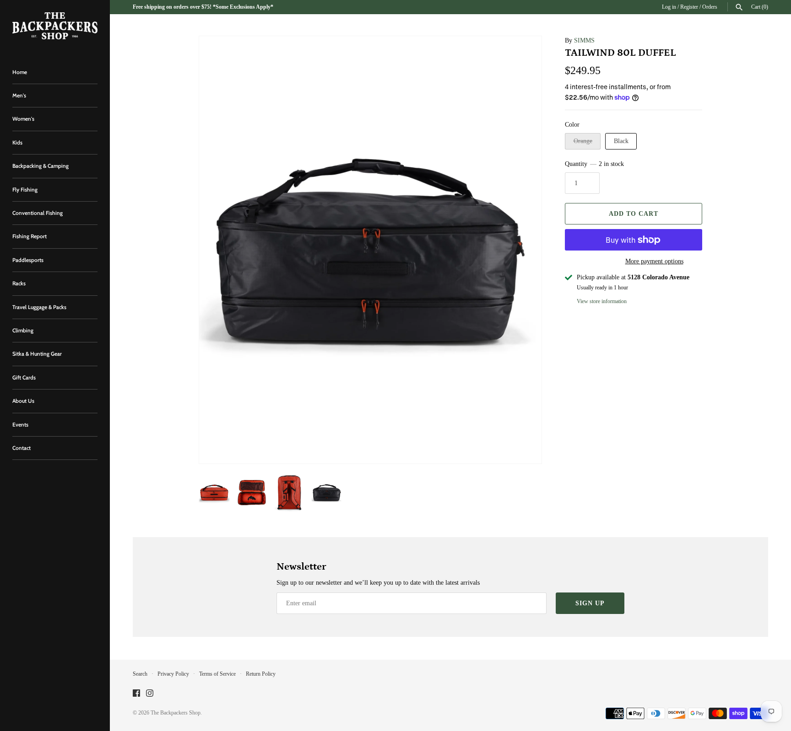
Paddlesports (27, 260)
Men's (19, 95)
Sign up (590, 603)
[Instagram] (149, 694)
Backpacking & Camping (40, 166)
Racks (19, 283)
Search (140, 674)
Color (572, 124)
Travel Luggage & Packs (39, 307)
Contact (21, 448)
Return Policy (261, 674)
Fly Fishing (25, 190)
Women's (23, 119)
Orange (583, 141)
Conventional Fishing (37, 213)
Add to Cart (633, 213)
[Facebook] (136, 694)
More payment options (654, 261)
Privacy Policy (173, 674)
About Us (23, 401)
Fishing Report (29, 236)
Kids (17, 142)
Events (20, 425)
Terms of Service (217, 674)
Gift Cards (24, 377)
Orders (709, 7)
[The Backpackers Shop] (55, 25)
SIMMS (584, 40)
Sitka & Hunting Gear (37, 354)
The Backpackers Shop (175, 713)
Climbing (22, 330)
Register (689, 7)
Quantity (594, 163)
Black (621, 141)
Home (19, 72)
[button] (218, 250)
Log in (669, 7)
